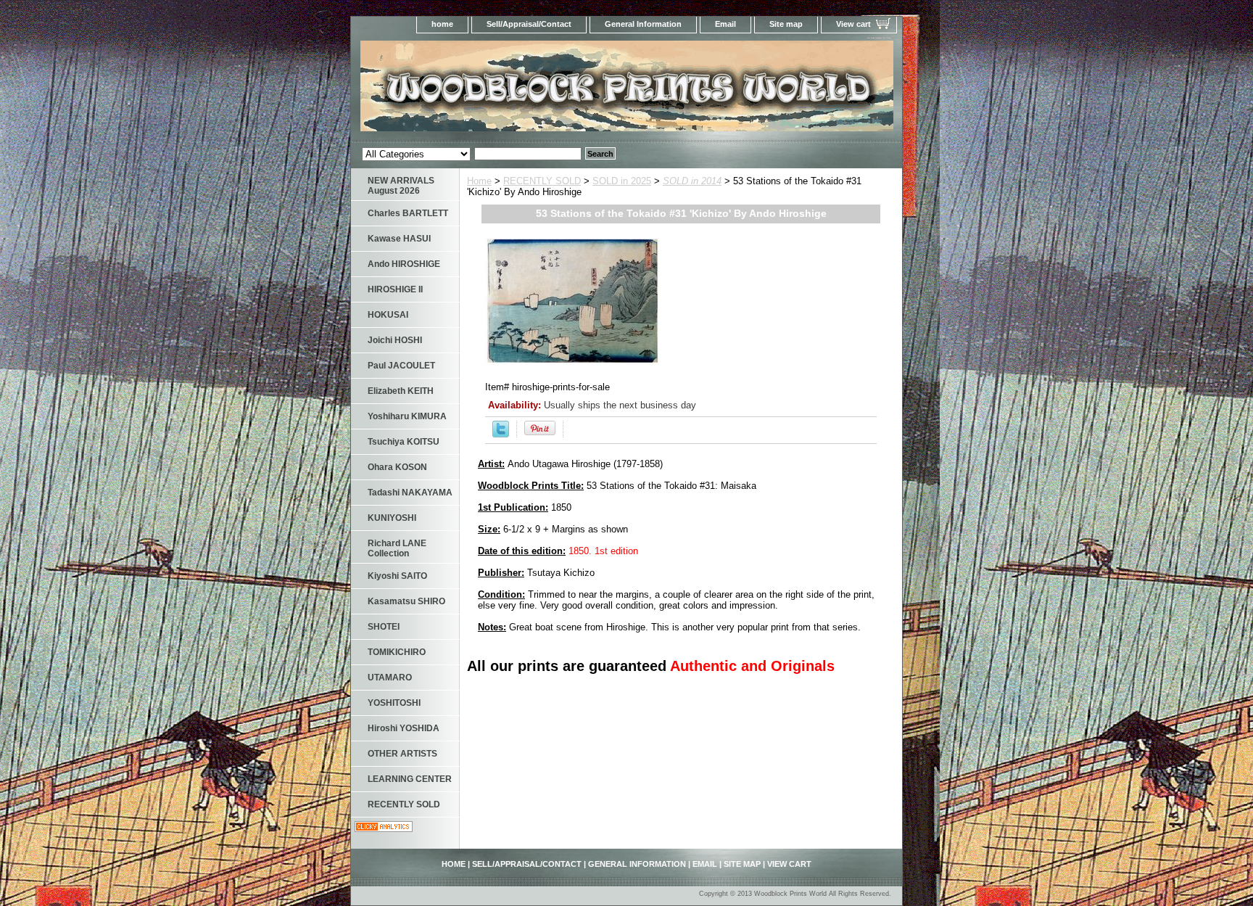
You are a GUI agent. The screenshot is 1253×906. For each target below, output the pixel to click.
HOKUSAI (388, 315)
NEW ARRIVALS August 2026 (401, 186)
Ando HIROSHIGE (404, 264)
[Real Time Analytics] (384, 828)
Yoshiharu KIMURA (407, 416)
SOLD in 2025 (621, 181)
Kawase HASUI (399, 239)
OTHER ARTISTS (402, 754)
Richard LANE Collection (397, 548)
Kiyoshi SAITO (397, 576)
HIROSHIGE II (395, 289)
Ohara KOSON (397, 467)
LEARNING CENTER (410, 779)
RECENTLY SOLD (542, 181)
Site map (786, 24)
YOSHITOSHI (394, 703)
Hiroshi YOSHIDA (403, 728)
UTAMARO (390, 677)
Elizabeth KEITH (401, 391)
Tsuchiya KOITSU (403, 442)
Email (725, 24)
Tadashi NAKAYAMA (410, 492)
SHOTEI (384, 627)
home (442, 24)
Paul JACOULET (401, 366)
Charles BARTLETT (408, 213)
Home (479, 181)
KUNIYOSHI (392, 518)
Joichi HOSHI (395, 340)
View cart (853, 24)
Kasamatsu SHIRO (406, 601)
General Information (643, 24)
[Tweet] (500, 434)
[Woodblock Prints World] (532, 90)
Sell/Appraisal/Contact (529, 24)
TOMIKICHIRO (397, 652)
